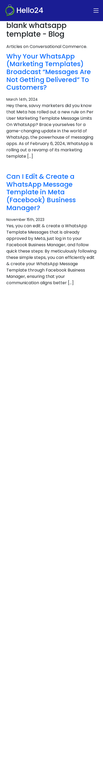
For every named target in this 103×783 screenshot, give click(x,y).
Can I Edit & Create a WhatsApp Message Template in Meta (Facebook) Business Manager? (41, 192)
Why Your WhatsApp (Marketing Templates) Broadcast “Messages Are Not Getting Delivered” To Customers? (48, 72)
